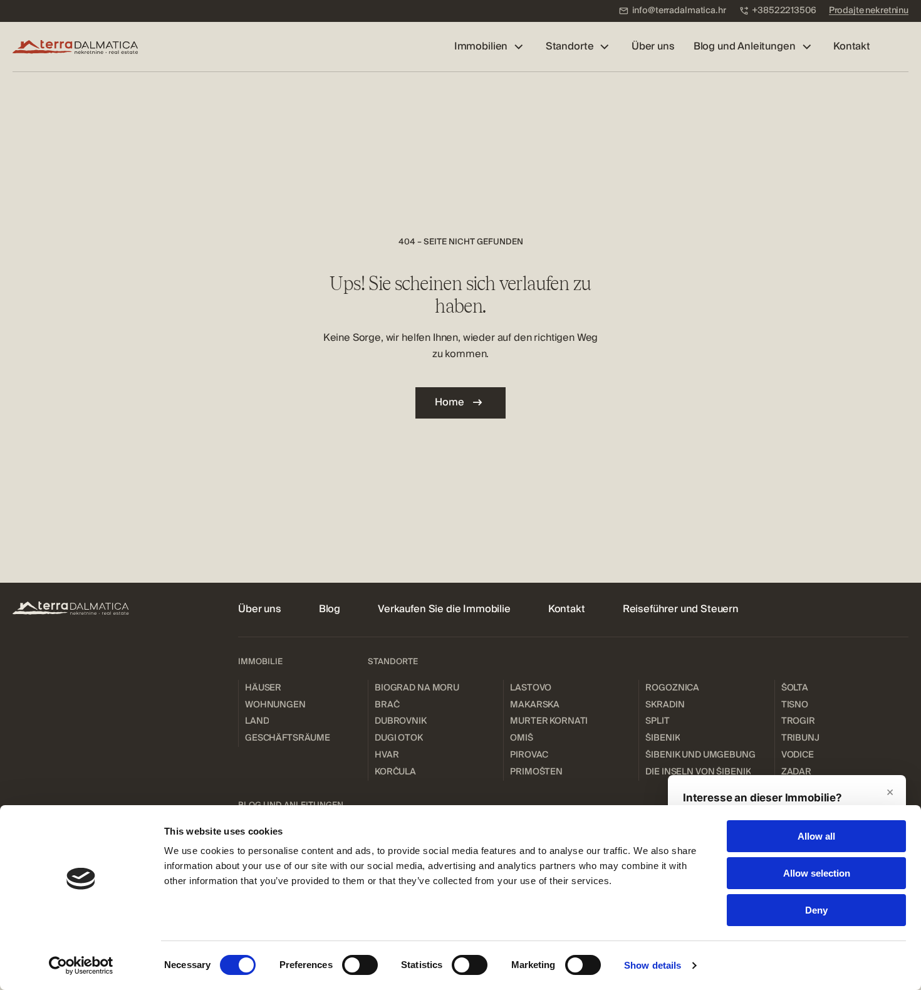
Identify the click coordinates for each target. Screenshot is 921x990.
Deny (816, 910)
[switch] (360, 965)
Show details (652, 965)
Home (449, 402)
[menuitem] (672, 11)
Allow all (816, 836)
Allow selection (816, 873)
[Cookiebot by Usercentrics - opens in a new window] (81, 965)
